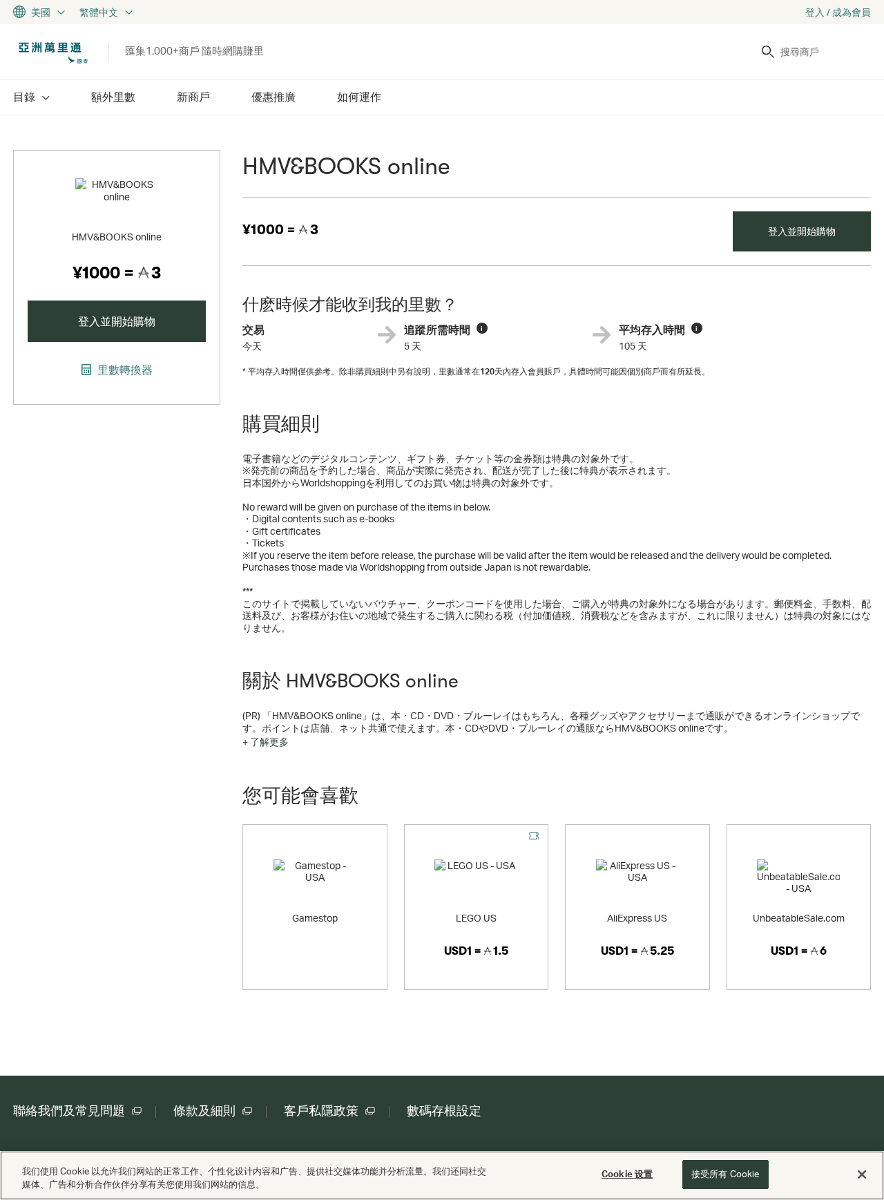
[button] (265, 742)
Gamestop (315, 918)
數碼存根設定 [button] (444, 1111)
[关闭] (862, 1174)
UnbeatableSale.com (799, 918)
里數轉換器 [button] (124, 370)
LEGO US (476, 918)
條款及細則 (204, 1111)
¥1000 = (280, 230)
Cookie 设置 (627, 1173)
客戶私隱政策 (321, 1111)
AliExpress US (637, 918)
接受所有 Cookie (725, 1173)
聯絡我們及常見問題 (69, 1111)
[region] (442, 1175)
